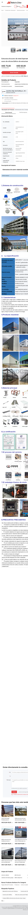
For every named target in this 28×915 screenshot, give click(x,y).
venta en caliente (5, 875)
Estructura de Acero (21, 10)
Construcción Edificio (7, 894)
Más (2, 900)
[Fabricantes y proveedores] (14, 2)
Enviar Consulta (14, 72)
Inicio (2, 10)
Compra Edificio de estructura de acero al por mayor (14, 898)
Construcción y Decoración (10, 10)
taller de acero (18, 875)
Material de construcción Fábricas (10, 891)
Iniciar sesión (5, 103)
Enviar (14, 792)
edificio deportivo (18, 877)
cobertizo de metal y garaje (7, 877)
